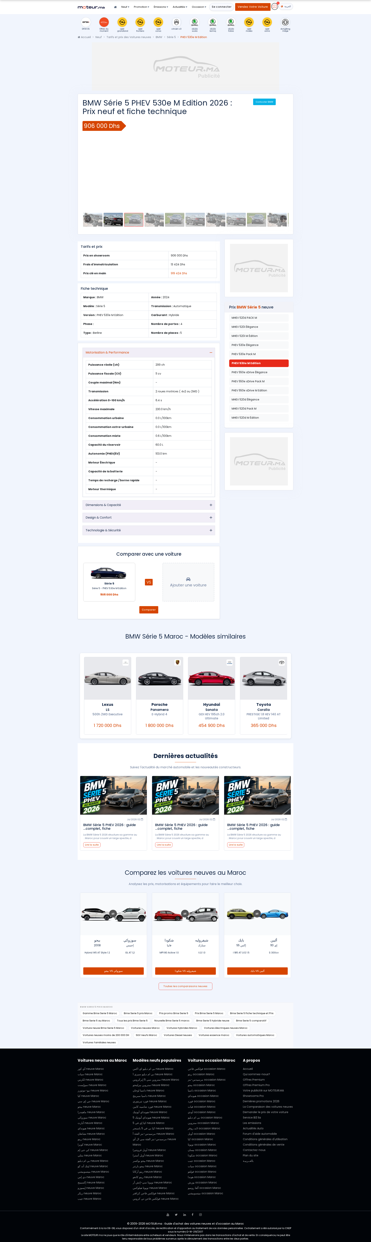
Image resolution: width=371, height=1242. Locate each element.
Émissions (160, 7)
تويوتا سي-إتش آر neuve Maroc (152, 1182)
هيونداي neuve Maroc (91, 1128)
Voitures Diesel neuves (178, 1035)
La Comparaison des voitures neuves (268, 1107)
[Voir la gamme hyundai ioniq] (107, 678)
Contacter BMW (264, 101)
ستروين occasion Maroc (203, 1123)
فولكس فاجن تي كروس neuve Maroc (156, 1199)
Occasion (198, 7)
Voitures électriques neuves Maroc (226, 1028)
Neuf (124, 7)
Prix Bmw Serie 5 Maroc (209, 1013)
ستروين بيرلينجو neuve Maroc (151, 1085)
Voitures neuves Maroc (145, 1028)
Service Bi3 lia (252, 1117)
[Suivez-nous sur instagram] (200, 1215)
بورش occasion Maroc (202, 1182)
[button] (90, 164)
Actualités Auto (253, 1128)
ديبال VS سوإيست (114, 971)
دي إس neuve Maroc (91, 1177)
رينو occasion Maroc (201, 1074)
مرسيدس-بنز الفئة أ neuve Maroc (153, 1134)
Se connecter (221, 7)
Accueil (85, 37)
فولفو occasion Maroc (202, 1172)
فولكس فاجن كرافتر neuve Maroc (154, 1193)
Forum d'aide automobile (260, 1134)
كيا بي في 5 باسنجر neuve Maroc (153, 1128)
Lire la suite (236, 844)
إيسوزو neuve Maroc (91, 1188)
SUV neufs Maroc (146, 1035)
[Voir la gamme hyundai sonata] (263, 678)
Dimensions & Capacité (103, 505)
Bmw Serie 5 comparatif (251, 1020)
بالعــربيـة (248, 1161)
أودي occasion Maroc (202, 1112)
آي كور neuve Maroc (91, 1069)
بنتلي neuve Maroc (90, 1155)
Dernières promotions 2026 (261, 1101)
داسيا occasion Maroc (202, 1090)
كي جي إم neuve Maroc (93, 1150)
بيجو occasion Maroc (201, 1085)
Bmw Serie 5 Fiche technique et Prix (251, 1013)
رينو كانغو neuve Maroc (147, 1177)
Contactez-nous (254, 1150)
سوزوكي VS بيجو (185, 971)
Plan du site (250, 1155)
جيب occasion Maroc (201, 1161)
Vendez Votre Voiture (253, 7)
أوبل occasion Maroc (201, 1134)
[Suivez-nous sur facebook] (192, 1215)
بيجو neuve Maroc (89, 1107)
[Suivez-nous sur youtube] (168, 1215)
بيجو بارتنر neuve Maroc (148, 1166)
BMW (159, 37)
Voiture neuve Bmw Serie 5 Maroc (103, 1028)
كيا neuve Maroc (88, 1096)
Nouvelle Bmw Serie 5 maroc (172, 1020)
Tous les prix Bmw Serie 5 (132, 1020)
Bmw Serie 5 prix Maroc (138, 1013)
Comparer (149, 610)
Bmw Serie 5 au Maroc (96, 1020)
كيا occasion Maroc (200, 1139)
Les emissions (252, 1123)
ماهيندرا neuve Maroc (91, 1112)
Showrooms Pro (253, 1096)
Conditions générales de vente (263, 1145)
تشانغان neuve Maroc (91, 1134)
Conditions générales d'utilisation (265, 1139)
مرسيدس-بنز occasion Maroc (207, 1080)
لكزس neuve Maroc (90, 1080)
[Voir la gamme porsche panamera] (211, 678)
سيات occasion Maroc (202, 1166)
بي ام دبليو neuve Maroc (93, 1161)
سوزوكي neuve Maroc (92, 1117)
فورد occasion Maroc (201, 1101)
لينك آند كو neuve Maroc (93, 1166)
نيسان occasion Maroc (202, 1150)
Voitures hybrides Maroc (182, 1028)
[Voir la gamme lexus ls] (159, 678)
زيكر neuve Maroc (89, 1193)
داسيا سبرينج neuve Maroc (149, 1096)
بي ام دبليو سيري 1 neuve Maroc (153, 1074)
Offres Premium (254, 1080)
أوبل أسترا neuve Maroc (148, 1155)
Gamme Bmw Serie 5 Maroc (100, 1013)
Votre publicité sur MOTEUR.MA (263, 1090)
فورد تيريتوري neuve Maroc (150, 1101)
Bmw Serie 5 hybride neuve (212, 1020)
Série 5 (171, 37)
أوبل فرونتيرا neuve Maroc (149, 1150)
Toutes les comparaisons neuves (185, 986)
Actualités (179, 7)
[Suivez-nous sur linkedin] (184, 1215)
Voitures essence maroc (214, 1035)
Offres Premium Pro (256, 1085)
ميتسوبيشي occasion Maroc (205, 1193)
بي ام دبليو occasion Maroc (205, 1117)
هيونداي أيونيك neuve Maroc (150, 1112)
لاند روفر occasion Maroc (204, 1128)
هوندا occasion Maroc (202, 1177)
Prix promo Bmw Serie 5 (173, 1013)
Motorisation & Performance (107, 352)
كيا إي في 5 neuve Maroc (149, 1123)
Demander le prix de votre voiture (265, 1112)
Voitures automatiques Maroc (255, 1035)
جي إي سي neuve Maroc (93, 1101)
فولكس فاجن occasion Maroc (206, 1069)
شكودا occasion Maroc (202, 1155)
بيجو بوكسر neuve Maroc (148, 1161)
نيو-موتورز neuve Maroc (93, 1090)
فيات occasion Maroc (202, 1107)
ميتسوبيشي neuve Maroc (93, 1172)
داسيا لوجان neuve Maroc (148, 1090)
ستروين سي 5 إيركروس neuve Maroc (156, 1080)
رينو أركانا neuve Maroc (147, 1172)
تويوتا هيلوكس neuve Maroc (150, 1188)
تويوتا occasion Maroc (202, 1145)
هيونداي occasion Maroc (203, 1096)
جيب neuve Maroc (89, 1199)
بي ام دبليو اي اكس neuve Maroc (153, 1069)
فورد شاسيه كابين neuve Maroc (152, 1107)
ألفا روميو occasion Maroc (204, 1188)
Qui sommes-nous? (256, 1074)
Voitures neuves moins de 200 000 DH (106, 1035)
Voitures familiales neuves (99, 1042)
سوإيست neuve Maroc (92, 1085)
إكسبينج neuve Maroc (91, 1182)
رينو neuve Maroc (89, 1139)
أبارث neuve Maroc (90, 1123)
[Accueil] (115, 7)
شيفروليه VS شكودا (257, 971)
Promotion (141, 7)
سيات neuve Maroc (90, 1074)
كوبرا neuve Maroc (90, 1145)
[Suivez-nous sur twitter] (176, 1215)
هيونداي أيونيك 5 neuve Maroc (151, 1117)
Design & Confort (99, 517)
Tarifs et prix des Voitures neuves (128, 37)
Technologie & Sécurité (103, 530)
